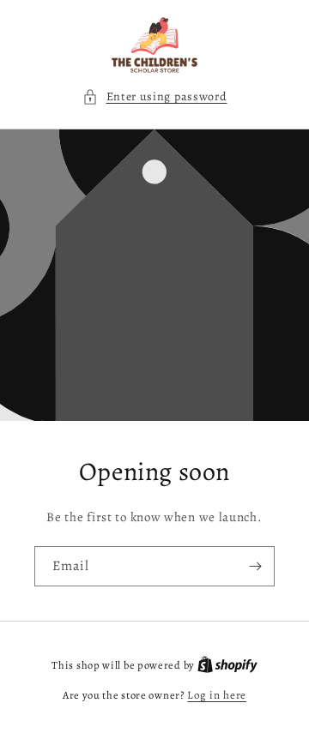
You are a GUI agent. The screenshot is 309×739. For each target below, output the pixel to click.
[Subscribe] (255, 566)
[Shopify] (227, 665)
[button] (154, 96)
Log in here (216, 695)
